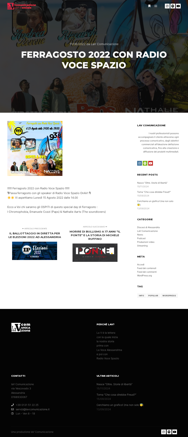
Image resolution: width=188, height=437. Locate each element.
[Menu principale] (156, 6)
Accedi (140, 264)
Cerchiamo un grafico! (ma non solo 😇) (120, 404)
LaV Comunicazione (147, 231)
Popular (153, 295)
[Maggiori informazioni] (149, 6)
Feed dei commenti (147, 271)
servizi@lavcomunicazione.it (33, 409)
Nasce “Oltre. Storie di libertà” (152, 182)
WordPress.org (144, 275)
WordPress (169, 295)
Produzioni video (145, 242)
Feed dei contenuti (146, 268)
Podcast (141, 238)
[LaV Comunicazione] (25, 6)
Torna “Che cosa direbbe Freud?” (154, 192)
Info (141, 295)
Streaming (142, 245)
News (140, 234)
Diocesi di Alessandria (148, 227)
